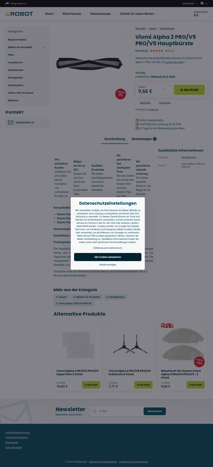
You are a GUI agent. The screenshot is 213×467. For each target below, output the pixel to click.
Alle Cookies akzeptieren (107, 257)
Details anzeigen (107, 264)
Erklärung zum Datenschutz (107, 248)
